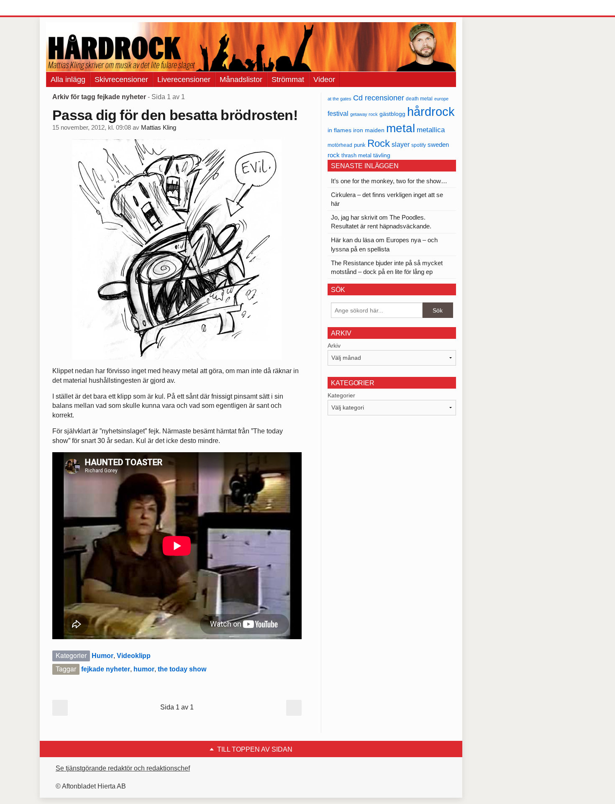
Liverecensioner (183, 79)
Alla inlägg (68, 79)
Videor (324, 79)
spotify (418, 145)
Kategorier (341, 395)
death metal (419, 99)
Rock (378, 143)
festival (338, 113)
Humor (102, 655)
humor (143, 669)
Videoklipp (134, 655)
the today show (182, 669)
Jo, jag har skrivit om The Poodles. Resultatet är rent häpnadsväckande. (381, 222)
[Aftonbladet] (77, 8)
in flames (339, 130)
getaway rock (364, 114)
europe (441, 98)
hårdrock (431, 111)
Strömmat (288, 79)
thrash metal (356, 155)
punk (360, 145)
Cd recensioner (378, 97)
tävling (381, 155)
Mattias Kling (158, 127)
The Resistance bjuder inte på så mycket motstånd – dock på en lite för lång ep (387, 267)
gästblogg (392, 114)
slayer (401, 144)
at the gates (339, 98)
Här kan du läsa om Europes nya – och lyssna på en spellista (384, 244)
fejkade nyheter (105, 669)
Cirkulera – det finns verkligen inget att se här (387, 199)
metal (400, 128)
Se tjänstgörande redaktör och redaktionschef (123, 768)
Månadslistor (241, 79)
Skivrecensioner (121, 79)
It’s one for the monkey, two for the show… (389, 180)
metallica (431, 129)
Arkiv (334, 345)
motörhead (340, 145)
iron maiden (368, 130)
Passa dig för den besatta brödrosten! (174, 115)
